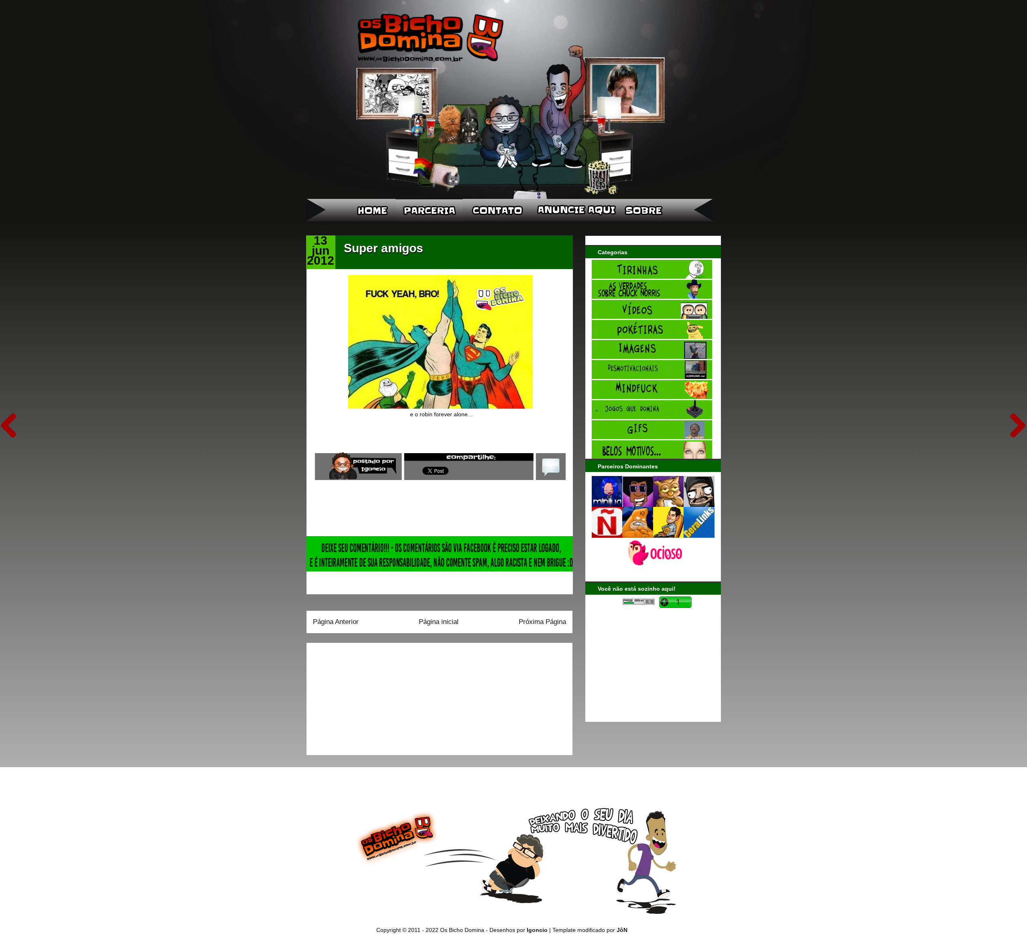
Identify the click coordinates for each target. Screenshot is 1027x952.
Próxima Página (542, 622)
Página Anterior (336, 622)
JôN (622, 930)
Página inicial (439, 622)
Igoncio (537, 930)
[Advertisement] (363, 696)
